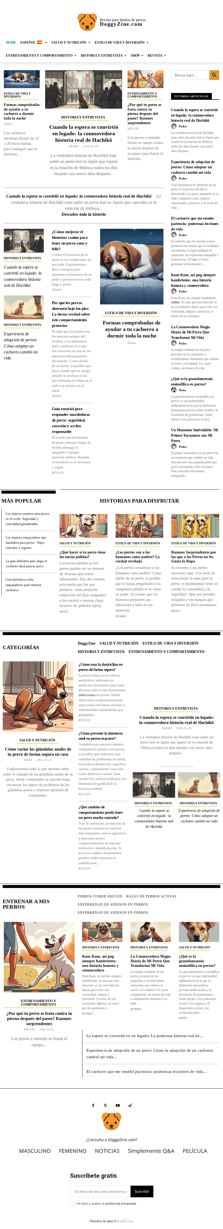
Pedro (74, 146)
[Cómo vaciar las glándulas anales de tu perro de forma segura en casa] (38, 696)
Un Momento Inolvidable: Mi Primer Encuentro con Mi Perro (194, 435)
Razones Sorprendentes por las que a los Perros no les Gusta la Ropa (193, 557)
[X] (105, 1105)
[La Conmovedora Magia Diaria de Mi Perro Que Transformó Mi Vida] (151, 932)
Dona (8, 124)
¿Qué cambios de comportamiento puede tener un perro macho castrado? (101, 812)
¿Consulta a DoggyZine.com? (111, 1139)
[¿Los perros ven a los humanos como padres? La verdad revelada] (139, 526)
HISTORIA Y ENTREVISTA (83, 117)
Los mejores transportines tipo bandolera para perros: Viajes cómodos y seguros (26, 543)
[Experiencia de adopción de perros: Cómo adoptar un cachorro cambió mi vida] (24, 307)
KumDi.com (125, 1221)
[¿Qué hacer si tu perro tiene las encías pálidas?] (83, 526)
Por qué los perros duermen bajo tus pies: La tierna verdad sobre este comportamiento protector (71, 314)
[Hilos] (130, 1105)
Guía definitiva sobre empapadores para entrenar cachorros (23, 585)
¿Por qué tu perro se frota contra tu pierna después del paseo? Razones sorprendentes (144, 114)
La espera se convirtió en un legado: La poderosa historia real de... (144, 1036)
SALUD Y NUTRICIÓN (75, 543)
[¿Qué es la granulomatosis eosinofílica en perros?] (199, 932)
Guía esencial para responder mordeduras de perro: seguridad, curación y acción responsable (71, 420)
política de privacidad (120, 1203)
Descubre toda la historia (83, 214)
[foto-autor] (174, 126)
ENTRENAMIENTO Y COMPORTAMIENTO (142, 95)
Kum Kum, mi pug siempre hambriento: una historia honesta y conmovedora (193, 280)
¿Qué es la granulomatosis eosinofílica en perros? (197, 961)
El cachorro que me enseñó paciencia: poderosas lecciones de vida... (146, 1071)
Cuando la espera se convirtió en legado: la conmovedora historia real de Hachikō (83, 133)
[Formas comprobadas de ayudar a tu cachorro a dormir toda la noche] (22, 79)
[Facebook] (93, 1105)
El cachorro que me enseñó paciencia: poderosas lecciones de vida (194, 223)
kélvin (133, 128)
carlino (175, 302)
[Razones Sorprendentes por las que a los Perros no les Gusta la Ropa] (195, 526)
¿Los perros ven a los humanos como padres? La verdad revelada (138, 557)
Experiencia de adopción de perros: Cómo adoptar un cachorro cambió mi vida (21, 346)
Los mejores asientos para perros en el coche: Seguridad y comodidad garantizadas (27, 519)
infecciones (87, 695)
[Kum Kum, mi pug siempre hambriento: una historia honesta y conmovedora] (102, 932)
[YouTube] (117, 1105)
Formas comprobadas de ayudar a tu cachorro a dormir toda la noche (21, 111)
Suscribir (142, 1191)
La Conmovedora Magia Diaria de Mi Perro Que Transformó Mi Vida (190, 332)
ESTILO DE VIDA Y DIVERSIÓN (17, 95)
